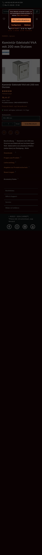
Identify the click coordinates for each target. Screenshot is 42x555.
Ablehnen (27, 25)
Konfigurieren (16, 25)
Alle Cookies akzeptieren (21, 20)
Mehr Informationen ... (23, 15)
